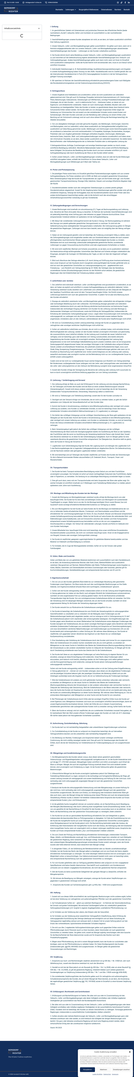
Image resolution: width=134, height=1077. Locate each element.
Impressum (115, 1074)
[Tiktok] (121, 2)
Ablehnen (103, 1070)
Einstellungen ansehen (121, 1070)
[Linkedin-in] (129, 2)
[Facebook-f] (125, 2)
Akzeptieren (87, 1070)
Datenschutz (107, 1074)
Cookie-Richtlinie (97, 1074)
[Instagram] (118, 2)
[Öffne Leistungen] (75, 9)
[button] (130, 1052)
